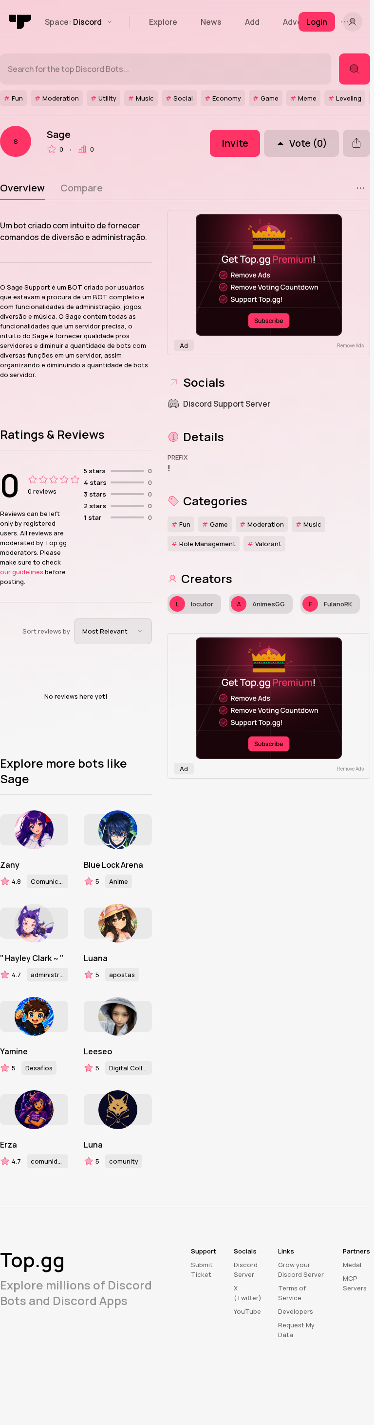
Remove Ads (350, 345)
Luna (93, 1144)
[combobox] (113, 631)
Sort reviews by (46, 631)
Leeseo (98, 1051)
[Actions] (360, 188)
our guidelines (21, 571)
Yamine (14, 1051)
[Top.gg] (20, 21)
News (211, 22)
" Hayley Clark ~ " (31, 958)
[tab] (22, 188)
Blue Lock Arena (113, 864)
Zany (9, 864)
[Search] (354, 69)
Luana (96, 958)
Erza (8, 1144)
